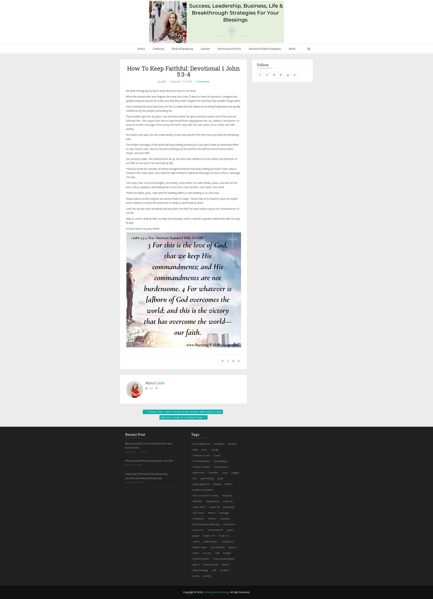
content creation (201, 466)
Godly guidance (200, 484)
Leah (163, 81)
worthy (207, 576)
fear (194, 478)
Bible (195, 449)
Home (141, 48)
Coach (216, 455)
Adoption (219, 443)
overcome (198, 530)
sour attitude (218, 547)
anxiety (232, 443)
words (195, 576)
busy (204, 449)
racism (196, 541)
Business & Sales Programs (265, 48)
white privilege (200, 570)
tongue (227, 553)
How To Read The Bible (205, 495)
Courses (205, 48)
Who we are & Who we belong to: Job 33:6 (149, 460)
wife (214, 570)
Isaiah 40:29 (199, 507)
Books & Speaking (182, 48)
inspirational (212, 501)
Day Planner (221, 466)
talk (217, 553)
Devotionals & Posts (229, 48)
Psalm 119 (209, 535)
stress (195, 553)
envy (224, 472)
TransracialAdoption (224, 558)
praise (230, 530)
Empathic (213, 472)
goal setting (207, 478)
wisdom (224, 570)
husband (227, 495)
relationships (211, 541)
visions (225, 564)
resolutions (227, 541)
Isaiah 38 (228, 501)
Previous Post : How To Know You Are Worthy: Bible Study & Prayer (184, 411)
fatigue (235, 472)
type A (195, 564)
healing (217, 484)
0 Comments (202, 81)
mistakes (225, 518)
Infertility (197, 501)
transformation (200, 558)
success (207, 553)
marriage (224, 512)
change (215, 449)
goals (220, 478)
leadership (228, 507)
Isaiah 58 (214, 507)
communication (201, 461)
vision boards (210, 564)
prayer (195, 535)
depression (198, 472)
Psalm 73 (224, 535)
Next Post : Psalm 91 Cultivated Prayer (182, 417)
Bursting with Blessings (216, 592)
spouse (232, 547)
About (292, 48)
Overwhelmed (215, 530)
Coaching (158, 48)
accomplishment (201, 443)
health (228, 484)
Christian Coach (201, 455)
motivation (229, 524)
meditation (198, 518)
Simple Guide (199, 547)
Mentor (212, 518)
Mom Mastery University (205, 524)
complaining (220, 461)
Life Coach (198, 512)
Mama (211, 512)
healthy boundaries (202, 489)
